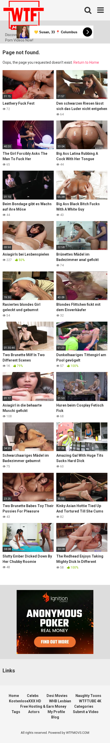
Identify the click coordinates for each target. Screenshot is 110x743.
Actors (34, 712)
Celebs (33, 696)
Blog (55, 717)
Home (14, 696)
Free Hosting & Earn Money (43, 706)
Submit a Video (85, 712)
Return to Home (86, 62)
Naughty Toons (88, 696)
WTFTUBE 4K (90, 701)
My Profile (56, 712)
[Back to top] (100, 732)
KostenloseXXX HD (25, 701)
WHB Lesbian (60, 701)
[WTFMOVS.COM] (24, 16)
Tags (16, 712)
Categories (83, 706)
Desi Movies (57, 696)
